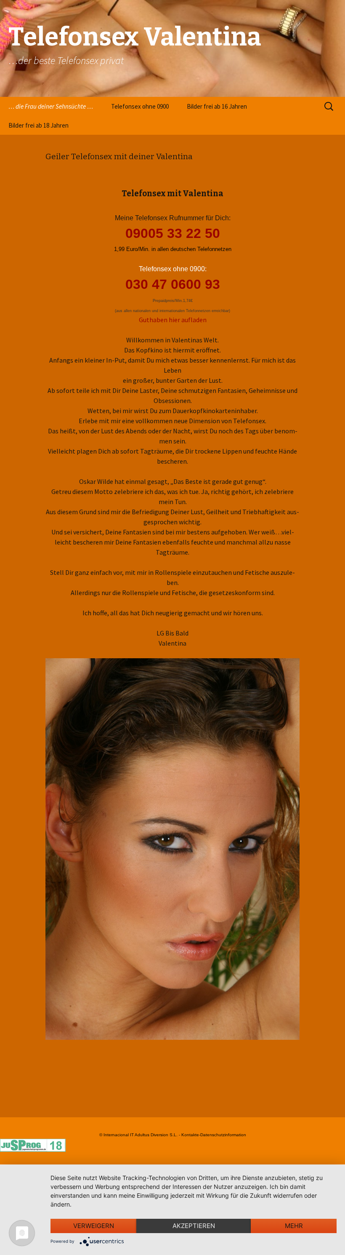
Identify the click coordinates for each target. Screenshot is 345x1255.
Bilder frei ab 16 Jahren (217, 106)
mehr (294, 1226)
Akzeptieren (193, 1226)
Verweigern (93, 1226)
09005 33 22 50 (172, 233)
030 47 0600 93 (172, 284)
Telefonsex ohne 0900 (140, 106)
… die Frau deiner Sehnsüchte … (50, 106)
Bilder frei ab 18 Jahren (38, 125)
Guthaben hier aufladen (173, 319)
